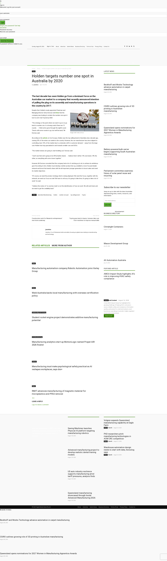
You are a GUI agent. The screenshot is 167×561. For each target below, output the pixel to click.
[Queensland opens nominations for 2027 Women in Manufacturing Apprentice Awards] (119, 122)
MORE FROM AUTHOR (62, 245)
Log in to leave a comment (40, 404)
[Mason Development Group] (119, 237)
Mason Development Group (116, 243)
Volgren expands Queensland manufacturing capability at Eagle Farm (119, 422)
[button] (133, 63)
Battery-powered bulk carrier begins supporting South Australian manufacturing (119, 151)
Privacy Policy (123, 507)
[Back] (0, 3)
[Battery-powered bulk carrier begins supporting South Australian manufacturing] (119, 143)
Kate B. (110, 427)
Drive (57, 113)
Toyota (84, 195)
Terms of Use (114, 507)
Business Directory (112, 213)
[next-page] (34, 398)
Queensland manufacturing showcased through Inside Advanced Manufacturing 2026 (81, 495)
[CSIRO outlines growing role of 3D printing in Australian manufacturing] (119, 100)
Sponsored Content (110, 300)
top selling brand (75, 195)
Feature (34, 361)
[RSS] (131, 46)
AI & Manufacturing (37, 337)
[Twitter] (134, 46)
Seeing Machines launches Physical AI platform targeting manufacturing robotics (81, 430)
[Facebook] (125, 46)
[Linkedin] (129, 46)
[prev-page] (32, 398)
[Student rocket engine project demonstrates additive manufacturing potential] (65, 306)
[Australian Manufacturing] (46, 54)
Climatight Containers (113, 227)
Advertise (85, 507)
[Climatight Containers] (119, 221)
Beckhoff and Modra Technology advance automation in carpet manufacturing (118, 87)
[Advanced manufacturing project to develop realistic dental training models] (83, 444)
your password (4, 19)
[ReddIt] (59, 89)
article (45, 138)
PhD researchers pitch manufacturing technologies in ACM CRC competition (117, 436)
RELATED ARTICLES (41, 245)
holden (55, 195)
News (38, 68)
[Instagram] (127, 46)
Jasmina (36, 84)
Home (33, 68)
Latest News (109, 71)
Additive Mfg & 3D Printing (39, 312)
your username (4, 13)
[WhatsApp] (68, 89)
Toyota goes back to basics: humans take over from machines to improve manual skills (84, 219)
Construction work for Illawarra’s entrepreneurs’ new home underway (47, 219)
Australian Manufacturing (44, 195)
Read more (108, 316)
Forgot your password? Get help (10, 25)
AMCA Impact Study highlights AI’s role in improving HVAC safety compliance (119, 276)
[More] (73, 89)
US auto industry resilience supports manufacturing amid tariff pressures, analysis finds (81, 473)
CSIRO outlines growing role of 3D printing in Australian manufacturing (119, 108)
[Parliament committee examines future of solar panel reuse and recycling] (119, 165)
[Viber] (64, 89)
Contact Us (132, 507)
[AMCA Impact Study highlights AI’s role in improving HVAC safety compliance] (119, 289)
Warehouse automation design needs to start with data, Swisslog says (119, 449)
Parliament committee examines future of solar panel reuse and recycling (118, 173)
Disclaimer (3, 27)
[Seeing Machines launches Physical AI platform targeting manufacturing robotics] (83, 422)
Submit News (93, 507)
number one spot (64, 195)
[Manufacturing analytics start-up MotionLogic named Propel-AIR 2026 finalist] (65, 330)
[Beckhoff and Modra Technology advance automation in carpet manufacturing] (119, 78)
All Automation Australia (115, 260)
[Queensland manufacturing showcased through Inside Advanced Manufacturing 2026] (83, 487)
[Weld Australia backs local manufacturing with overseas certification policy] (65, 281)
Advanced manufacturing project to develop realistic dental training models (83, 452)
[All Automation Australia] (119, 254)
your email (3, 38)
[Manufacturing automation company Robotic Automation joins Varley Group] (65, 257)
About (79, 507)
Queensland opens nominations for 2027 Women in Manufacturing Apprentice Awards (119, 130)
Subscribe (108, 205)
